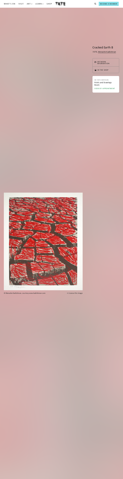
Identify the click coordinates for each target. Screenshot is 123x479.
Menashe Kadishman (107, 52)
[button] (94, 3)
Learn (38, 4)
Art (29, 4)
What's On (9, 4)
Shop (49, 4)
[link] (34, 293)
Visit (21, 4)
